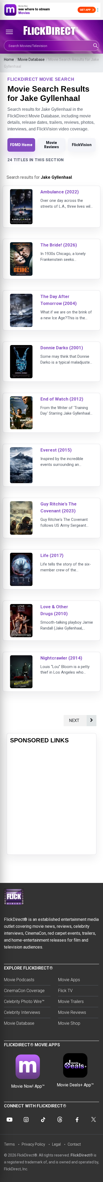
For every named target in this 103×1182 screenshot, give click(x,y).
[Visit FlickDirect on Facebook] (76, 1119)
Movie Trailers (71, 1001)
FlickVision (82, 145)
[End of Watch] (21, 399)
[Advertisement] (51, 799)
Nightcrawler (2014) (61, 658)
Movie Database (31, 59)
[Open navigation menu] (9, 32)
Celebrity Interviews (22, 1012)
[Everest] (21, 450)
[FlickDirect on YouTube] (9, 1119)
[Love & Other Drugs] (21, 607)
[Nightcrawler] (21, 658)
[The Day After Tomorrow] (21, 297)
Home (9, 59)
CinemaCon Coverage (24, 990)
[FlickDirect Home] (51, 30)
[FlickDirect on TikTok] (43, 1119)
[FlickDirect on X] (93, 1119)
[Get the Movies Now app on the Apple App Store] (51, 10)
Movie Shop (69, 1023)
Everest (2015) (56, 450)
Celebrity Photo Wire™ (24, 1001)
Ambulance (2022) (59, 191)
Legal (56, 1144)
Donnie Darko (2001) (61, 347)
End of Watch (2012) (61, 399)
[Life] (21, 556)
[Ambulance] (21, 192)
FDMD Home (21, 145)
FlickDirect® (82, 1155)
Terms (9, 1144)
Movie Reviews (51, 145)
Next (75, 720)
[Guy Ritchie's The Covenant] (21, 504)
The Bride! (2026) (58, 245)
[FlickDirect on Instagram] (26, 1119)
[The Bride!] (21, 245)
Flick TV (65, 990)
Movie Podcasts (19, 979)
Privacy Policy (33, 1144)
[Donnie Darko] (21, 348)
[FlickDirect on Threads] (60, 1119)
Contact (74, 1144)
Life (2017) (51, 555)
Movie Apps (69, 979)
